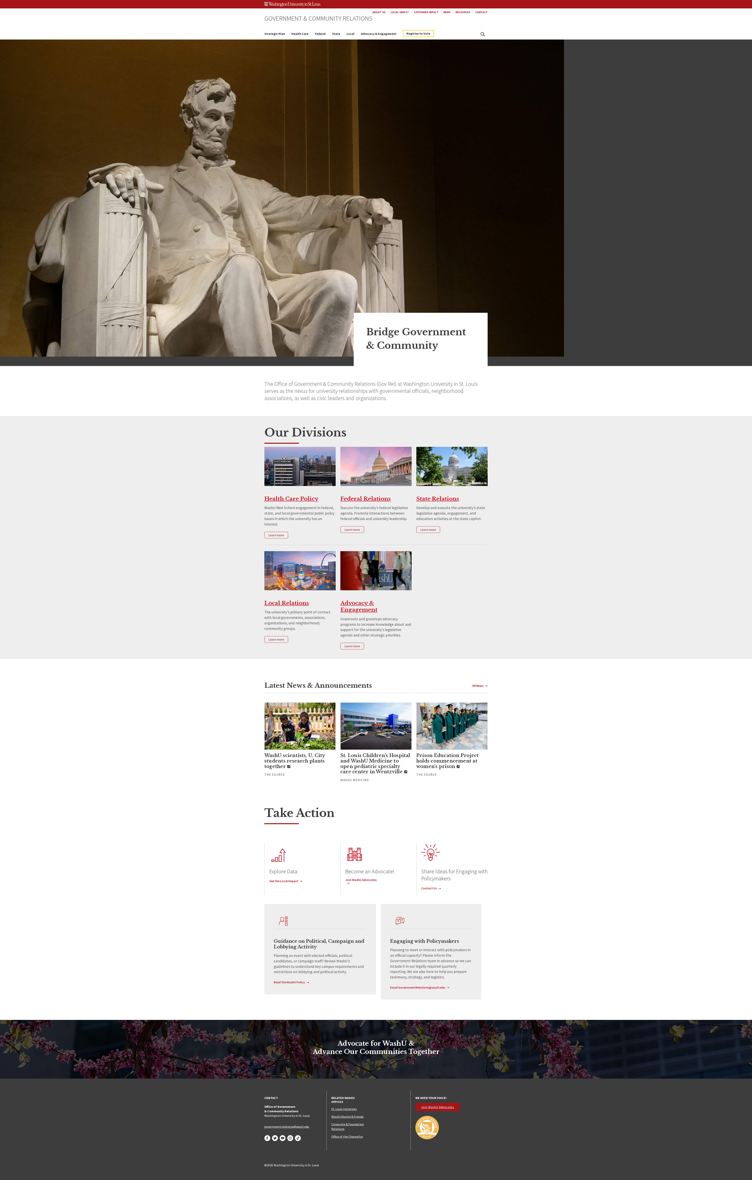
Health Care (299, 34)
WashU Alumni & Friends (347, 1117)
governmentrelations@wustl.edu (286, 1127)
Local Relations (286, 603)
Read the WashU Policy (289, 982)
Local (350, 34)
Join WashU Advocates (361, 879)
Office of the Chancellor (347, 1137)
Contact (481, 12)
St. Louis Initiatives (344, 1109)
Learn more (276, 535)
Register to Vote (418, 33)
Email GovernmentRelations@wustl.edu (417, 987)
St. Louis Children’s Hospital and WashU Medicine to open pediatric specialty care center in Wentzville (375, 763)
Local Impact (400, 12)
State (336, 34)
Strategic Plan (274, 34)
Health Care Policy (291, 498)
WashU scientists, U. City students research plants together (294, 761)
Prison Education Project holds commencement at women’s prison (447, 761)
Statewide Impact (426, 12)
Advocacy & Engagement (379, 34)
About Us (379, 12)
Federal (320, 34)
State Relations (437, 498)
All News (477, 685)
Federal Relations (365, 498)
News (447, 12)
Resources (463, 12)
